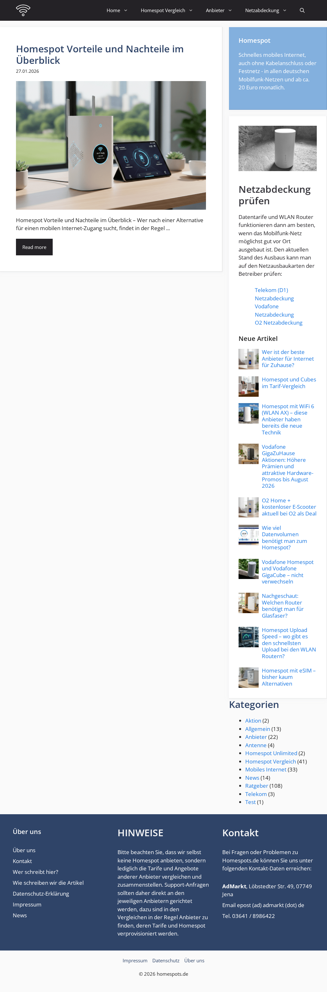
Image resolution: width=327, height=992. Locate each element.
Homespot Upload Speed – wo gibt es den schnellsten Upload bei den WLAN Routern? (289, 643)
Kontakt (22, 861)
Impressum (27, 904)
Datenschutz (165, 960)
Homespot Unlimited (271, 753)
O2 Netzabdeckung (278, 322)
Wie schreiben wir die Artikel (48, 882)
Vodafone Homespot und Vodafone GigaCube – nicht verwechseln (288, 571)
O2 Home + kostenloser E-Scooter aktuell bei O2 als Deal (289, 507)
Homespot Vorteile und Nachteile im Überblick (100, 54)
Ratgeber (256, 785)
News (252, 777)
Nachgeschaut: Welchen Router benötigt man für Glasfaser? (283, 605)
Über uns (24, 850)
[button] (302, 10)
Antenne (256, 745)
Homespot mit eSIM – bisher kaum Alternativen (289, 677)
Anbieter (215, 10)
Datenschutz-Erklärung (41, 893)
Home (113, 10)
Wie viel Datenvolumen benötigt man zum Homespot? (284, 537)
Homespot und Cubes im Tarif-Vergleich (289, 382)
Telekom (256, 794)
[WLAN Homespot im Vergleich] (23, 10)
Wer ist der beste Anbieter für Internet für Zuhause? (288, 358)
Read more (34, 247)
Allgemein (257, 729)
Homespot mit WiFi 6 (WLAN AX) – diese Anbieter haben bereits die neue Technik (288, 419)
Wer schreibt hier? (35, 872)
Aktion (253, 720)
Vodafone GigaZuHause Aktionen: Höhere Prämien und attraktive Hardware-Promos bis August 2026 (287, 466)
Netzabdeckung (262, 10)
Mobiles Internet (265, 769)
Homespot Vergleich (163, 10)
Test (250, 802)
